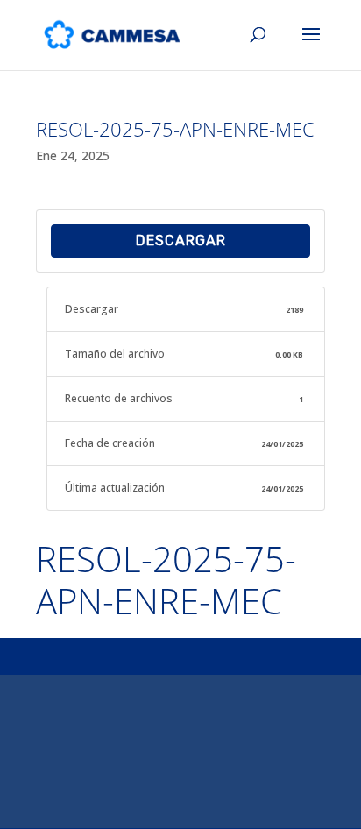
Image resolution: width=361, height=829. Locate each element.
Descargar (181, 240)
